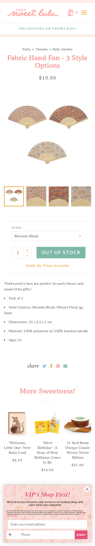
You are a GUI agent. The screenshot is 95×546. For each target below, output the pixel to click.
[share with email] (65, 366)
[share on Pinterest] (58, 366)
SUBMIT (81, 535)
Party (26, 49)
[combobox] (13, 535)
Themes (42, 49)
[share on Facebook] (51, 366)
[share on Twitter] (44, 366)
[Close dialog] (87, 489)
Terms (15, 516)
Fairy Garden (62, 49)
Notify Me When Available (47, 265)
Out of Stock (61, 252)
